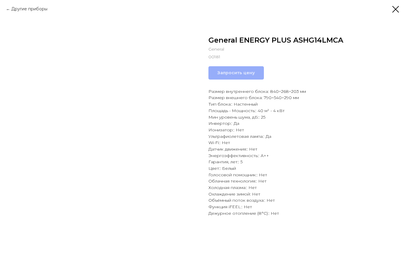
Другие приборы (29, 9)
